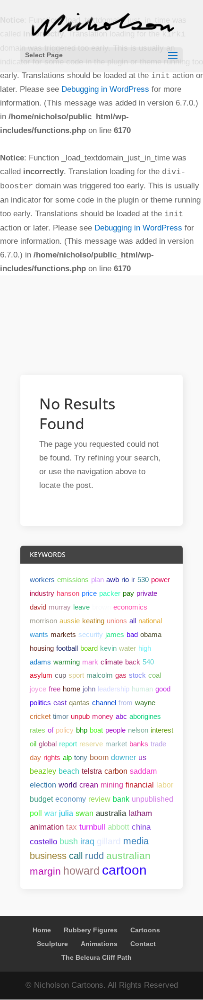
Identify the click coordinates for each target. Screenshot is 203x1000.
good (162, 689)
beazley (43, 771)
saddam (143, 771)
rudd (94, 855)
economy (70, 799)
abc (121, 716)
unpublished (152, 799)
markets (63, 634)
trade (158, 744)
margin (45, 871)
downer (123, 757)
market (116, 744)
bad (132, 634)
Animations (99, 943)
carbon (115, 771)
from (125, 703)
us (142, 757)
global (48, 744)
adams (40, 662)
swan (84, 813)
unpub (80, 716)
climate (112, 662)
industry (42, 593)
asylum (41, 675)
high (144, 648)
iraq (87, 841)
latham (140, 813)
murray (60, 607)
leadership (113, 689)
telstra (92, 771)
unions (117, 621)
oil (33, 744)
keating (93, 621)
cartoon (124, 870)
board (89, 648)
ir (133, 579)
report (68, 744)
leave (81, 607)
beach (69, 771)
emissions (73, 579)
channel (104, 703)
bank (121, 799)
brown (101, 607)
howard (81, 871)
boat (96, 730)
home (71, 689)
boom (99, 757)
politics (40, 703)
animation (47, 827)
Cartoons (145, 930)
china (141, 827)
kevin (108, 648)
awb (112, 579)
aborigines (145, 716)
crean (88, 785)
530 (143, 579)
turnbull (92, 827)
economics (130, 607)
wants (39, 634)
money (102, 716)
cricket (40, 716)
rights (51, 757)
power (160, 579)
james (114, 634)
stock (137, 675)
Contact (143, 943)
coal (154, 675)
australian (128, 855)
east (60, 703)
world (68, 785)
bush (68, 841)
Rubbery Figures (91, 930)
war (50, 813)
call (76, 855)
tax (71, 827)
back (132, 662)
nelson (138, 730)
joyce (38, 689)
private (146, 593)
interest (162, 730)
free (54, 689)
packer (109, 593)
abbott (118, 827)
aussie (69, 621)
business (48, 855)
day (35, 757)
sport (76, 675)
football (67, 648)
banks (138, 744)
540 (148, 662)
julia (66, 813)
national (150, 621)
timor (60, 716)
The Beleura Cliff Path (96, 957)
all (132, 621)
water (127, 648)
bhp (81, 730)
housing (42, 648)
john (89, 689)
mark (90, 662)
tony (80, 757)
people (115, 730)
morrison (43, 621)
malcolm (99, 675)
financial (140, 785)
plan (97, 579)
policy (65, 730)
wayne (145, 703)
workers (42, 579)
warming (66, 662)
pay (128, 593)
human (142, 689)
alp (67, 757)
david (38, 607)
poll (36, 813)
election (43, 785)
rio (125, 579)
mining (112, 785)
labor (164, 785)
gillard (109, 841)
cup (60, 675)
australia (111, 813)
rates (37, 730)
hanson (68, 593)
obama (150, 634)
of (50, 730)
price (89, 593)
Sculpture (52, 943)
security (90, 634)
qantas (79, 703)
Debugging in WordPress (105, 89)
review (99, 799)
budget (41, 799)
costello (43, 841)
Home (42, 930)
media (136, 841)
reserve (91, 744)
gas (121, 675)
